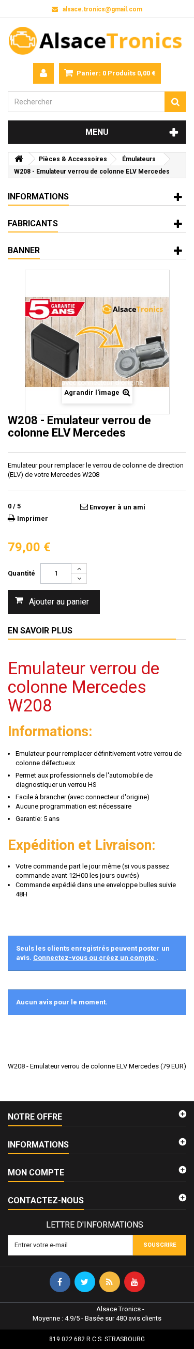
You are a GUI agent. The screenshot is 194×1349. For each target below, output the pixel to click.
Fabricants (33, 223)
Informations (38, 196)
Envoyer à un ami (117, 507)
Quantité (21, 573)
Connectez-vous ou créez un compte (94, 958)
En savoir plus (40, 630)
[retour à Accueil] (18, 158)
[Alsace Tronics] (97, 40)
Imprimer (32, 518)
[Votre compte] (43, 73)
